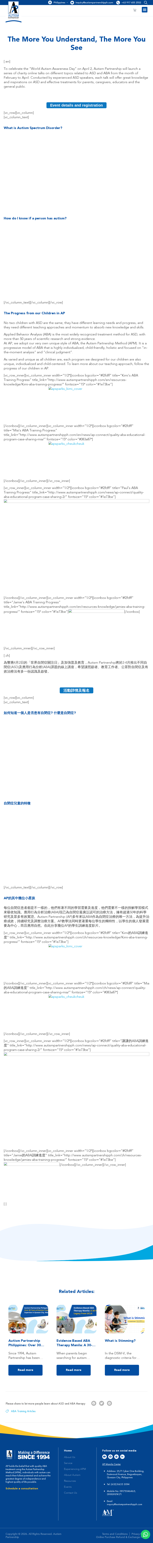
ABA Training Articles (23, 1411)
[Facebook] (110, 1456)
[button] (144, 2)
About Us (69, 1457)
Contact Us (70, 1493)
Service (68, 1463)
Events (68, 1487)
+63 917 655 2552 (131, 2)
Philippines (59, 2)
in (108, 1504)
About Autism (72, 1475)
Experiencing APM (75, 1469)
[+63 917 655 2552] (118, 2)
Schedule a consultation (22, 1488)
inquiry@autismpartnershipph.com (94, 2)
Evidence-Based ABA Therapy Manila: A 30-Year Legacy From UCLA (76, 1345)
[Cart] (134, 10)
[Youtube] (104, 1456)
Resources (70, 1481)
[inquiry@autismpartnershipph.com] (72, 2)
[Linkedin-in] (122, 1456)
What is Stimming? (120, 1341)
